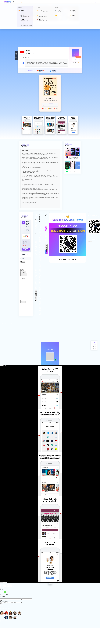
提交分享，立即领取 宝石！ (36, 298)
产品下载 (94, 342)
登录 (1, 603)
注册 (1, 600)
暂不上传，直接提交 (46, 252)
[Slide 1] (0, 365)
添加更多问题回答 (36, 293)
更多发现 (94, 348)
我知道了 (89, 241)
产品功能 (94, 344)
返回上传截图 (46, 247)
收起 (22, 206)
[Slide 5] (5, 365)
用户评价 (94, 346)
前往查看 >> (78, 63)
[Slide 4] (3, 365)
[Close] (35, 219)
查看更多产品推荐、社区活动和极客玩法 (7, 323)
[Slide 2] (1, 365)
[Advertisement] (50, 35)
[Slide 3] (2, 365)
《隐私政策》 (11, 601)
